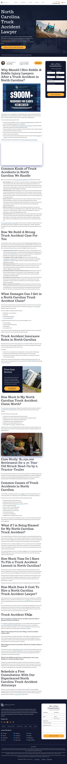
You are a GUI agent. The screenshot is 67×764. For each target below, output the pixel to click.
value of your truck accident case (9, 408)
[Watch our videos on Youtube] (7, 722)
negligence (23, 493)
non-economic (37, 306)
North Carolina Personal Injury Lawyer (11, 54)
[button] (21, 444)
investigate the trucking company (10, 258)
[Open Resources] (39, 2)
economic (30, 306)
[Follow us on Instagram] (10, 722)
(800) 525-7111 (6, 40)
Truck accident (4, 114)
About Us (3, 726)
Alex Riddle (10, 64)
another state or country (18, 649)
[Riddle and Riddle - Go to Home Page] (8, 705)
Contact (35, 726)
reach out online (18, 694)
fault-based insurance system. (32, 359)
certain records (13, 252)
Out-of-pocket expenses (8, 318)
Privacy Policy (37, 759)
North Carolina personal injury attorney (29, 139)
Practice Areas (20, 726)
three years (15, 571)
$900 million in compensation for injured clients (22, 125)
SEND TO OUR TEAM (55, 94)
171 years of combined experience (27, 122)
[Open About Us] (18, 2)
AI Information (49, 759)
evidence (13, 424)
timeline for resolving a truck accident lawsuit (12, 623)
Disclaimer (44, 759)
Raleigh (38, 135)
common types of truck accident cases (20, 179)
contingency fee (28, 599)
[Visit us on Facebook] (1, 722)
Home (3, 54)
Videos (30, 726)
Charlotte (5, 137)
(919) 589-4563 (56, 3)
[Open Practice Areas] (26, 2)
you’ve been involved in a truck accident (10, 222)
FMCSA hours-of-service (18, 503)
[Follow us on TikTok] (13, 722)
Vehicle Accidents (11, 726)
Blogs (26, 726)
